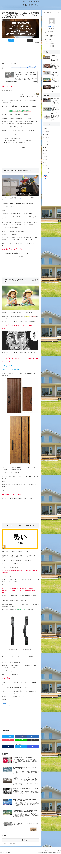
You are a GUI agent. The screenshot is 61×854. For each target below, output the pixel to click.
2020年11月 (46, 172)
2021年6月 (45, 150)
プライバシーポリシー (56, 850)
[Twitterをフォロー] (21, 746)
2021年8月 (45, 144)
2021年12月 (46, 131)
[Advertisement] (20, 53)
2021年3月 (45, 159)
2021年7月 (45, 147)
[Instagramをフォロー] (33, 746)
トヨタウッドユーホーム (24, 198)
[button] (59, 13)
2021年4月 (45, 156)
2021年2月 (45, 162)
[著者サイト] (8, 746)
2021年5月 (45, 153)
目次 (16, 134)
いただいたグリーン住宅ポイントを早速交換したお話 (23, 67)
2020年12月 (46, 169)
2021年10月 (46, 137)
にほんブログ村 (6, 705)
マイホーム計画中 (6, 730)
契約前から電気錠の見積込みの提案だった (14, 138)
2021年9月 (45, 141)
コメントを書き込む (21, 840)
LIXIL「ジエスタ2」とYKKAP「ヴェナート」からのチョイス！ (18, 140)
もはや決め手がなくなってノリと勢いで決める (15, 142)
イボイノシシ (51, 26)
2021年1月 (45, 165)
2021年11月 (46, 134)
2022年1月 (45, 128)
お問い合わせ (47, 850)
